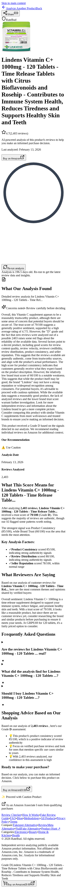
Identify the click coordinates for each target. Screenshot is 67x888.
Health (16, 835)
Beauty (33, 832)
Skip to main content (13, 3)
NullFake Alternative (28, 828)
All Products (48, 818)
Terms (13, 821)
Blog (20, 818)
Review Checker (11, 814)
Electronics (21, 832)
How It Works (30, 814)
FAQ (13, 818)
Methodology (32, 818)
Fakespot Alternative (25, 825)
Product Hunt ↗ (50, 828)
